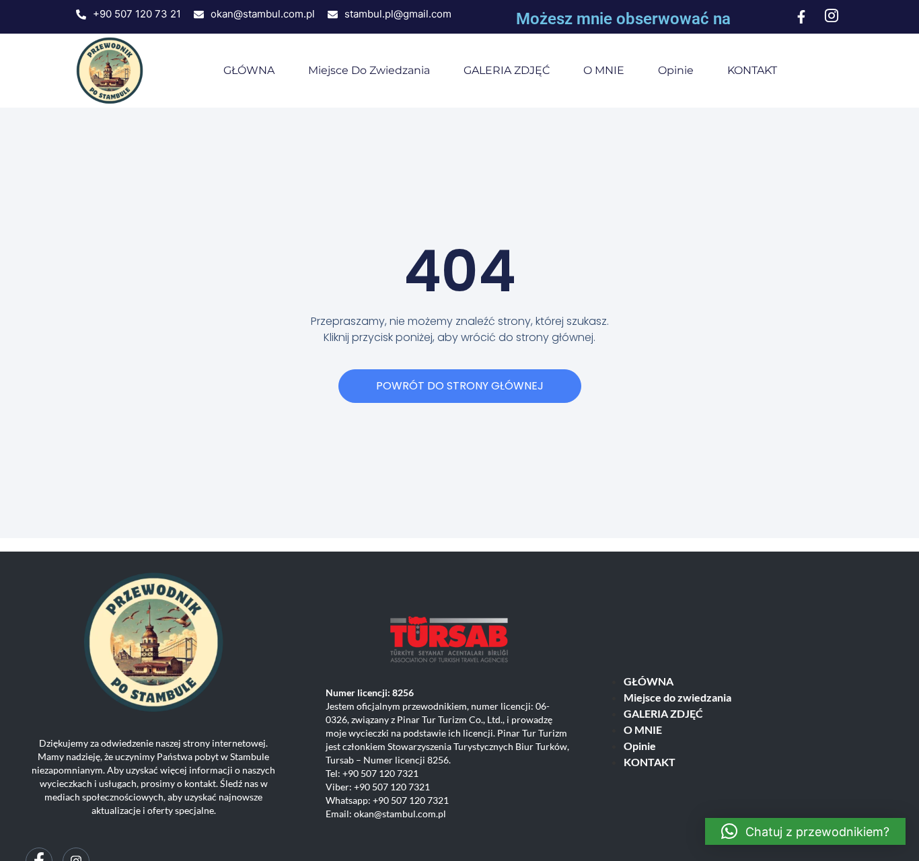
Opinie (676, 70)
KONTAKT (752, 70)
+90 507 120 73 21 (137, 13)
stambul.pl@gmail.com (397, 13)
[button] (805, 831)
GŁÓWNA (248, 70)
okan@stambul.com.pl (263, 13)
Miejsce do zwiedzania (369, 70)
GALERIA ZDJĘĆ (507, 70)
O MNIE (603, 70)
